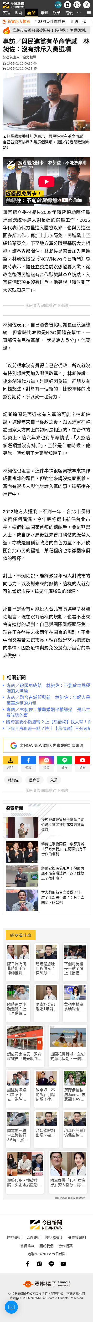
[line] (51, 1264)
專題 (44, 12)
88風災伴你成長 (51, 21)
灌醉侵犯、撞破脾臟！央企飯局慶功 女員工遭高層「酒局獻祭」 (24, 1182)
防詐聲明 (14, 1237)
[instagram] (39, 1264)
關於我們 (46, 1245)
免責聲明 (33, 1237)
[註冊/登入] (86, 4)
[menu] (89, 12)
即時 (18, 12)
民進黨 (34, 779)
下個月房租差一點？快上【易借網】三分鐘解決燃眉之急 (74, 968)
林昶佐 (13, 779)
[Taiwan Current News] (58, 4)
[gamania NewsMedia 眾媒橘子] (46, 1284)
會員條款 (27, 1245)
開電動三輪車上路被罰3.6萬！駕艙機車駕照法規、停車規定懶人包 (17, 1135)
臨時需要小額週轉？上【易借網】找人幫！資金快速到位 (16, 1009)
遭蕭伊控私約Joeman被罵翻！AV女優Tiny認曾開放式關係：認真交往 (74, 1095)
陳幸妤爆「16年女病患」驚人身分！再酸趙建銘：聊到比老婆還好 (67, 1182)
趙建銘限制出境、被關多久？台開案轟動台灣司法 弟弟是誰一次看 (45, 1133)
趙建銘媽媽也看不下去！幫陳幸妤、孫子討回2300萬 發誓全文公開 (17, 1095)
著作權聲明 (77, 1237)
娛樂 (57, 12)
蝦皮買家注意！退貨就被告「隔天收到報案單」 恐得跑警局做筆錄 (24, 1056)
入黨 (53, 779)
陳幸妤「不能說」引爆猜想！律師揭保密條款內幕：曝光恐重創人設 (45, 1095)
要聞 (31, 12)
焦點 (6, 12)
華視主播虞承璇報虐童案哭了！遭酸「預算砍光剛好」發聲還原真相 (73, 1006)
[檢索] (77, 4)
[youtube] (63, 1264)
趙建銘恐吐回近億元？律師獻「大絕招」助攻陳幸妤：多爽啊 (45, 968)
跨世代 (80, 21)
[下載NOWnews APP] (67, 4)
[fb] (27, 1264)
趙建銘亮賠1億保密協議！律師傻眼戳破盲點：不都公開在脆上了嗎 (74, 1133)
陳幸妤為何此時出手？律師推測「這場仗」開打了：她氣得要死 (16, 968)
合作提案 (65, 1245)
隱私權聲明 (54, 1237)
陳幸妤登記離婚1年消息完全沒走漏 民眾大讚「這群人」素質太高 (46, 1006)
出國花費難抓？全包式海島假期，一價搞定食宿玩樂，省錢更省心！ (67, 1056)
